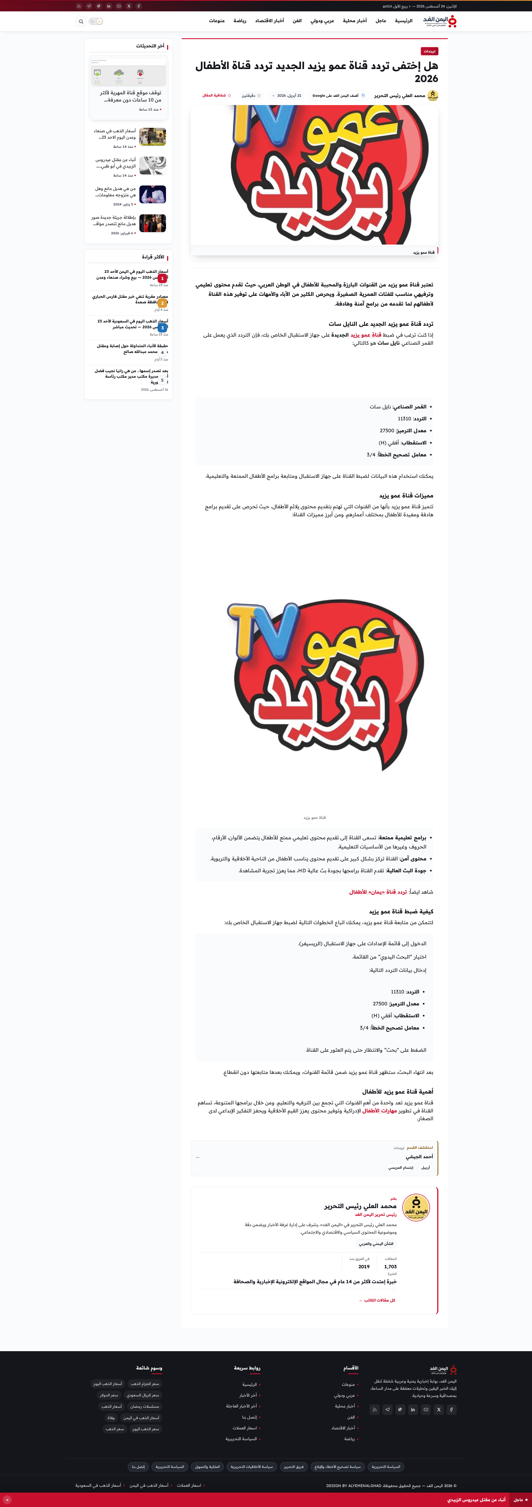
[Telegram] (89, 6)
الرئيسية (404, 20)
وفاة (111, 1417)
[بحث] (80, 21)
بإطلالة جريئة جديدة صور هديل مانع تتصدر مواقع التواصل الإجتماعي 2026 (113, 224)
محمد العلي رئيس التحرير (399, 95)
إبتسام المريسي (400, 1167)
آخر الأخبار (248, 1395)
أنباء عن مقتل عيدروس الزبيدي (476, 1499)
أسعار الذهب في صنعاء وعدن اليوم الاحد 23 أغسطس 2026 (115, 137)
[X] (128, 6)
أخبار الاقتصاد (269, 20)
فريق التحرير (294, 1466)
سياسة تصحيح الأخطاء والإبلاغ (338, 1466)
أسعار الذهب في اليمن (141, 1417)
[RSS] (79, 6)
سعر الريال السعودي (143, 1394)
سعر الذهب (115, 1429)
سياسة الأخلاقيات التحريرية (252, 1466)
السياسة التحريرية (241, 1438)
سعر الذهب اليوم (146, 1429)
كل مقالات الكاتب (377, 1300)
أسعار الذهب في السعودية (98, 1485)
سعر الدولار (109, 1394)
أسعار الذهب (112, 1406)
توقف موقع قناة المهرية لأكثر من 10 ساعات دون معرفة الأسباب (130, 100)
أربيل (425, 1167)
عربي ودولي (322, 20)
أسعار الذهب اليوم (108, 1383)
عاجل (381, 20)
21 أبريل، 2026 (289, 95)
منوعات (217, 20)
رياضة (240, 20)
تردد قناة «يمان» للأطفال (378, 892)
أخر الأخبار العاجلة (241, 1406)
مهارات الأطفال (379, 1110)
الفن (297, 20)
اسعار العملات (245, 1427)
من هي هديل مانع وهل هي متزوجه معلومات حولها (115, 195)
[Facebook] (138, 6)
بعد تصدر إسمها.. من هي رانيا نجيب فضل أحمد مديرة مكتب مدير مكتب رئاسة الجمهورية (131, 376)
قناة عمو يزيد (366, 335)
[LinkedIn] (108, 6)
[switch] (96, 21)
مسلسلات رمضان (145, 1406)
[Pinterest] (99, 6)
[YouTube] (118, 6)
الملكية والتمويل (207, 1466)
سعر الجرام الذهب (145, 1383)
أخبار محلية (355, 20)
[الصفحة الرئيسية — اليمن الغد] (440, 21)
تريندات (429, 51)
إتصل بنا (249, 1416)
